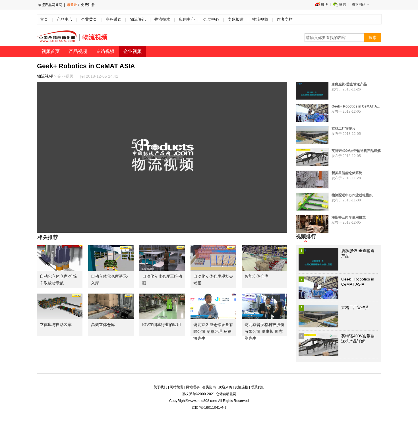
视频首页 (51, 51)
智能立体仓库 (256, 276)
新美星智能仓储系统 (347, 173)
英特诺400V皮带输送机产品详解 (356, 151)
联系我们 (257, 387)
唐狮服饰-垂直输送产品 (349, 84)
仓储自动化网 (226, 394)
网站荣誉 (176, 387)
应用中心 (187, 19)
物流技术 (162, 19)
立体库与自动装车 (56, 324)
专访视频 (105, 51)
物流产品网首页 (50, 5)
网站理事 (193, 387)
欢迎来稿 (225, 387)
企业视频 (132, 51)
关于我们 (160, 387)
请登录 (72, 5)
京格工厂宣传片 (343, 129)
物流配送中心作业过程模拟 (352, 195)
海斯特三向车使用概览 (349, 217)
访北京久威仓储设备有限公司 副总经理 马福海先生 (213, 331)
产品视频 (78, 51)
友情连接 (241, 387)
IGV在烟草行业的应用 (161, 324)
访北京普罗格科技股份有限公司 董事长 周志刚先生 (264, 331)
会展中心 (211, 19)
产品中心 (65, 19)
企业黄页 (89, 19)
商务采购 (113, 19)
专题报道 (236, 19)
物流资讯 (138, 19)
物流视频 (260, 19)
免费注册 (87, 5)
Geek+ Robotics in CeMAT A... (356, 106)
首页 (44, 19)
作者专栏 (285, 19)
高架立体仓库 (103, 324)
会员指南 (209, 387)
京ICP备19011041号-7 (209, 408)
